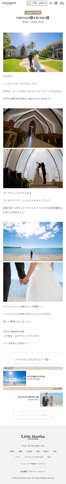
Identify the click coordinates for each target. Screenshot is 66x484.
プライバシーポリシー (37, 471)
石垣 (54, 451)
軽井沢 (46, 451)
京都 (37, 451)
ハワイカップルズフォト (29, 359)
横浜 (20, 451)
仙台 (49, 457)
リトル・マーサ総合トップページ (33, 464)
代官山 (12, 451)
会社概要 (23, 471)
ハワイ (17, 457)
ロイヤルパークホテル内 (34, 457)
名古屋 (29, 451)
